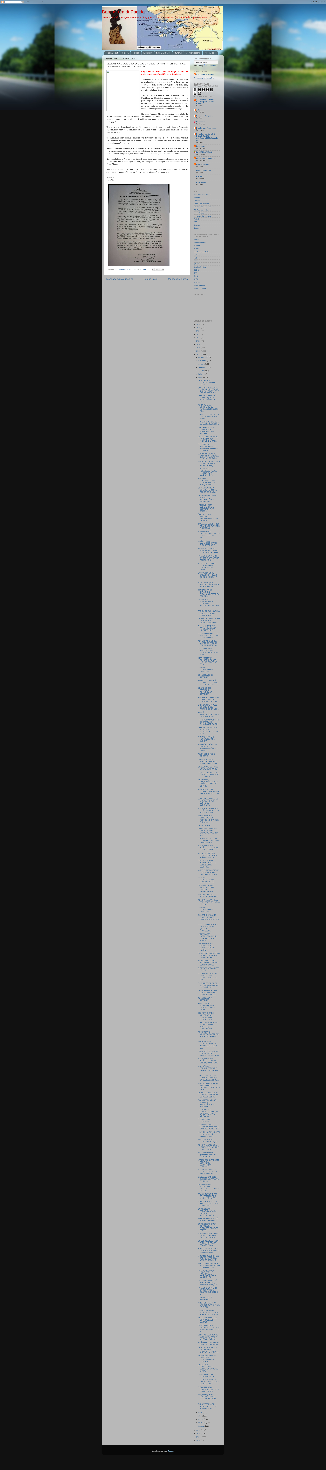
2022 (198, 338)
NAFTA (196, 264)
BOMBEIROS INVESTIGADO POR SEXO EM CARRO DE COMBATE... (208, 447)
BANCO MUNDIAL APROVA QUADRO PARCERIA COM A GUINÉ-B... (206, 1007)
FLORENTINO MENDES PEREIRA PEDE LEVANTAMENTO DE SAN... (208, 977)
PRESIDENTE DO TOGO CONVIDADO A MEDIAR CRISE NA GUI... (208, 840)
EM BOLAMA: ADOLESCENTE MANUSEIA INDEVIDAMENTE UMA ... (208, 604)
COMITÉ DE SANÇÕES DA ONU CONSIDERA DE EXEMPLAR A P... (209, 955)
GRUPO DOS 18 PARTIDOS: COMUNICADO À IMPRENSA (206, 691)
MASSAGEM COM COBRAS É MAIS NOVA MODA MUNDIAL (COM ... (208, 792)
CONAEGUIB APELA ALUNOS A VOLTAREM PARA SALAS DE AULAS (208, 1312)
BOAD (196, 249)
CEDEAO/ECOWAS (201, 252)
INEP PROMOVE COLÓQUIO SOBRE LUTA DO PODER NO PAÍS (207, 661)
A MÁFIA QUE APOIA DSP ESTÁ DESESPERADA (208, 1343)
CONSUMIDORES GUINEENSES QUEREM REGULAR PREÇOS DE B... (209, 1328)
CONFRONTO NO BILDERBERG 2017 (207, 1375)
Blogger (171, 1451)
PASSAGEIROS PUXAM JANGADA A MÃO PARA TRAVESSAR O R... (208, 1204)
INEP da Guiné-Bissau (203, 210)
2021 (198, 341)
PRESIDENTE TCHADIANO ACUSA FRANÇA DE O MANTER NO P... (207, 472)
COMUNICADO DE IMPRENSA (205, 676)
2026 (198, 324)
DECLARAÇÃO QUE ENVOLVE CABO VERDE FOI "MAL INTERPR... (206, 430)
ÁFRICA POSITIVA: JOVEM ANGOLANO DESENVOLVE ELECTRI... (207, 864)
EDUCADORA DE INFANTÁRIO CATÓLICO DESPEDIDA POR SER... (208, 593)
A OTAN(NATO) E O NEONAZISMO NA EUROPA (206, 739)
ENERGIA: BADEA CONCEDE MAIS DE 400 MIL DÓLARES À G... (207, 1045)
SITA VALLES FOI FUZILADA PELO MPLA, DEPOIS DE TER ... (208, 1389)
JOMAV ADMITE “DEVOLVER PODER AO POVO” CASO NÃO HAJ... (209, 535)
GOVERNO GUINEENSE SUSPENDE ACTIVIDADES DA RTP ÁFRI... (208, 730)
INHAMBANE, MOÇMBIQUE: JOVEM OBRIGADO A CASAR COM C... (208, 783)
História (125, 53)
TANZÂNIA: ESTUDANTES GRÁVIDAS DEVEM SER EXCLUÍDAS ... (209, 526)
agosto (201, 371)
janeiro (201, 1426)
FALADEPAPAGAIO (204, 152)
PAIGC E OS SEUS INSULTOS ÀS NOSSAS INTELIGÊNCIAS (208, 585)
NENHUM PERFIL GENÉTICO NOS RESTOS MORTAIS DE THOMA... (208, 819)
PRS (195, 222)
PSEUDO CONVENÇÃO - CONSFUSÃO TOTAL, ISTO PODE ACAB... (208, 683)
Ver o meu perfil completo (204, 78)
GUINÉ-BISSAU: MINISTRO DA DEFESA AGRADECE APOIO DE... (208, 1035)
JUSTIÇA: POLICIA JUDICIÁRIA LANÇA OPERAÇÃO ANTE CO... (209, 1061)
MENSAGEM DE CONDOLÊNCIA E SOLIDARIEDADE (206, 880)
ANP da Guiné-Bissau (202, 195)
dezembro (202, 357)
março (201, 1419)
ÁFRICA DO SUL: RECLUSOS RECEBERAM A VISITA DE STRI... (208, 518)
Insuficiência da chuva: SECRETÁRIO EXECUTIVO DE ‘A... (207, 543)
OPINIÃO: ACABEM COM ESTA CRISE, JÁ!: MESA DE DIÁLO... (208, 902)
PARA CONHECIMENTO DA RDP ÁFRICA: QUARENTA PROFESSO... (208, 928)
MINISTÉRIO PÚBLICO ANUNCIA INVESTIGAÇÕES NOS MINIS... (208, 748)
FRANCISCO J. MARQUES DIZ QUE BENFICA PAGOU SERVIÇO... (209, 463)
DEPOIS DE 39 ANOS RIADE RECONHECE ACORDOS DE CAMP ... (208, 761)
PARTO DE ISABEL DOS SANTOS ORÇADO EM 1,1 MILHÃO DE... (208, 636)
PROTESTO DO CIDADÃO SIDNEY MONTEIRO (208, 1220)
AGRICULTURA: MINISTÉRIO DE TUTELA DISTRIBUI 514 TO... (208, 408)
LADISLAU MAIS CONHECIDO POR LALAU (206, 382)
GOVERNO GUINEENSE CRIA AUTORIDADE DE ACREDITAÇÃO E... (208, 390)
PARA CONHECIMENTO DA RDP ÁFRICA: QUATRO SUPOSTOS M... (208, 1291)
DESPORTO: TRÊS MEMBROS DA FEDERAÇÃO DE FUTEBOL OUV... (206, 1016)
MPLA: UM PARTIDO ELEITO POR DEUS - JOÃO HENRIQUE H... (208, 855)
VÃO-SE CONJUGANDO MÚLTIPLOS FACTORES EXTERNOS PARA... (209, 1086)
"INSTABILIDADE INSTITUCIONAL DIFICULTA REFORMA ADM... (208, 652)
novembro (202, 361)
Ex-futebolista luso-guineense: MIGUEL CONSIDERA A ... (207, 1155)
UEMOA (197, 282)
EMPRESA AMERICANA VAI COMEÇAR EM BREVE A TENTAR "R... (208, 1350)
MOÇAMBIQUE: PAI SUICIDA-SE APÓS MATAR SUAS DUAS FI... (207, 1398)
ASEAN (196, 240)
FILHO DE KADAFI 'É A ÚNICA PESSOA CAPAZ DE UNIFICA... (208, 774)
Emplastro (200, 146)
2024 (198, 331)
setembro (202, 367)
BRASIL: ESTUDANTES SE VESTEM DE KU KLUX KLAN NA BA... (207, 1196)
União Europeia (200, 288)
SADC (196, 279)
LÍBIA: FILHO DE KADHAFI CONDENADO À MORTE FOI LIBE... (209, 1134)
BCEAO (197, 246)
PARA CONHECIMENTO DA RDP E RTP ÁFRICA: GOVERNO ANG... (209, 1251)
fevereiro (202, 1423)
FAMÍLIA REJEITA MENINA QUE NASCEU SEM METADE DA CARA (208, 1236)
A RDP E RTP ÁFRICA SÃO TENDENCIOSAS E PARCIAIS (209, 1305)
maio (200, 1413)
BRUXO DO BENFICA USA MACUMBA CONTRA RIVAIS (208, 416)
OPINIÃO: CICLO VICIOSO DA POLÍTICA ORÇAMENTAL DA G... (209, 621)
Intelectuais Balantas (205, 158)
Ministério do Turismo (202, 216)
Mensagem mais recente (119, 279)
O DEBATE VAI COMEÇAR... (204, 1120)
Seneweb (197, 228)
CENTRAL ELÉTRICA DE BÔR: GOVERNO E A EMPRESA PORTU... (208, 1337)
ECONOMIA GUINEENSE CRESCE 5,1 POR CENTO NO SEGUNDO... (208, 802)
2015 (198, 1433)
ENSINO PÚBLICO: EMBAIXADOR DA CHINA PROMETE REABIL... (206, 947)
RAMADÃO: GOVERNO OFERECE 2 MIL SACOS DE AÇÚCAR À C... (208, 832)
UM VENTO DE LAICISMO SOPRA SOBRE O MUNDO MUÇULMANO (208, 1053)
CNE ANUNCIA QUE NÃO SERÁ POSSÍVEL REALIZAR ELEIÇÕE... (208, 1283)
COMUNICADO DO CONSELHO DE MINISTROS (205, 670)
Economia (147, 53)
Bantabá (197, 198)
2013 (198, 1440)
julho (200, 374)
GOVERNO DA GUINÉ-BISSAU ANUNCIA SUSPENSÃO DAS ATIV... (207, 398)
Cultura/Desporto (193, 53)
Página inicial (112, 53)
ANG (198, 110)
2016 (198, 1430)
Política (136, 53)
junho (200, 377)
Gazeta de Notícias (201, 204)
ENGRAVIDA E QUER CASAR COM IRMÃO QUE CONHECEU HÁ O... (207, 576)
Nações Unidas (200, 267)
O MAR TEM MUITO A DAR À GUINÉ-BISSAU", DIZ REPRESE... (208, 1382)
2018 (198, 351)
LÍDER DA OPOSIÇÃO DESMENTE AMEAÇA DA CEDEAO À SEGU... (208, 1078)
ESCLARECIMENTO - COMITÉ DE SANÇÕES (208, 1141)
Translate (212, 66)
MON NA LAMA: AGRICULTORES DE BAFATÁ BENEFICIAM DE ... (208, 1069)
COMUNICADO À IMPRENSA (205, 999)
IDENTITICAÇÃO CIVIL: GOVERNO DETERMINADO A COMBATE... (207, 1358)
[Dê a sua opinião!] (155, 269)
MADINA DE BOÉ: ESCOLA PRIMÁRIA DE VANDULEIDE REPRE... (208, 1127)
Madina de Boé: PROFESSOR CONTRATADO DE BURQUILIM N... (206, 481)
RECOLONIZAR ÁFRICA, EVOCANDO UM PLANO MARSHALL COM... (209, 1265)
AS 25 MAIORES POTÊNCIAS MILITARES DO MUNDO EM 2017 (209, 1188)
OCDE (196, 270)
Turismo (178, 53)
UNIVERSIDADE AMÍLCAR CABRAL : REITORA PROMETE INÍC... (208, 1243)
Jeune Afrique (199, 213)
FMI (195, 258)
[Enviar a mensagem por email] (153, 269)
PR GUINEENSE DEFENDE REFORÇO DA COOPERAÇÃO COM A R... (208, 1113)
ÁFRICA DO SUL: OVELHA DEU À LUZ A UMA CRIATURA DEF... (208, 613)
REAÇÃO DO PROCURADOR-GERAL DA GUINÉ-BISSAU (208, 715)
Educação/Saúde (163, 53)
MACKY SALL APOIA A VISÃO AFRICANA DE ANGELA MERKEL (207, 1172)
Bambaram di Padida (123, 11)
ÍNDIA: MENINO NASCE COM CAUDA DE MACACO (207, 1320)
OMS (196, 276)
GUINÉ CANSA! (204, 825)
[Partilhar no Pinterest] (163, 269)
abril (200, 1416)
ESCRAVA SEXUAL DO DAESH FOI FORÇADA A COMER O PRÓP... (208, 456)
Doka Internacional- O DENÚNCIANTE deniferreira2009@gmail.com (207, 137)
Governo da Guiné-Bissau (204, 207)
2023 (198, 334)
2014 (198, 1437)
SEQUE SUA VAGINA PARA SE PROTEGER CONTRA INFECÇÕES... (209, 551)
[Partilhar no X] (158, 269)
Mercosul (197, 261)
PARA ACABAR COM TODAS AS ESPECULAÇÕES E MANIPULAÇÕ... (207, 1274)
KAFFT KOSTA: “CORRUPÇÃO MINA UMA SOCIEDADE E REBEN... (207, 937)
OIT (195, 273)
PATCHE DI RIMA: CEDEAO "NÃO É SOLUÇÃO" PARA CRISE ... (206, 508)
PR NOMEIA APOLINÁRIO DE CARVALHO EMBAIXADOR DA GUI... (209, 722)
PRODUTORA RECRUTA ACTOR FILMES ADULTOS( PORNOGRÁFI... (208, 1026)
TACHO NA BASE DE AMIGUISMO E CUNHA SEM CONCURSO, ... (208, 963)
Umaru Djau (201, 182)
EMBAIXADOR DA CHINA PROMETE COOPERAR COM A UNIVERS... (208, 1095)
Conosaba (200, 122)
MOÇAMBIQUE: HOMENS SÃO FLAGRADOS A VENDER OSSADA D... (208, 1258)
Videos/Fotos (210, 53)
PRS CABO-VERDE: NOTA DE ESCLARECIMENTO (208, 423)
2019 (198, 348)
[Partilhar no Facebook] (160, 269)
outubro (201, 364)
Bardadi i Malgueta (204, 116)
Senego (197, 225)
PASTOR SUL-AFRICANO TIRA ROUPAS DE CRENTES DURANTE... (208, 700)
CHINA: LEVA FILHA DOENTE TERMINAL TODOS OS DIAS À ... (208, 490)
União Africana (199, 285)
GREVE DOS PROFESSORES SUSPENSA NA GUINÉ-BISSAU (208, 1368)
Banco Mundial (200, 243)
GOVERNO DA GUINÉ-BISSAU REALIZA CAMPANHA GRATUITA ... (208, 918)
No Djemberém (202, 164)
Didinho (197, 201)
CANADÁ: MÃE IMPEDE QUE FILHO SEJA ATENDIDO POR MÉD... (208, 707)
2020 (198, 344)
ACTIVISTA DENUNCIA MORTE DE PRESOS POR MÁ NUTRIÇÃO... (208, 643)
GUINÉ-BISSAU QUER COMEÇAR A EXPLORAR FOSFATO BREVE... (208, 1227)
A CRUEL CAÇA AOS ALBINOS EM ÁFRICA (208, 896)
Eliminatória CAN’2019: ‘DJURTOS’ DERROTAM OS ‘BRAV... (208, 1179)
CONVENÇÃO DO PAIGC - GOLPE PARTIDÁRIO (208, 768)
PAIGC (196, 219)
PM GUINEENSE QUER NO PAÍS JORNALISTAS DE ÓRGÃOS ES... (208, 985)
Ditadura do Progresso (206, 128)
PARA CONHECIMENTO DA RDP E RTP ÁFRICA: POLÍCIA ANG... (209, 558)
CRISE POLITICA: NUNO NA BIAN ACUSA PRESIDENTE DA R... (208, 439)
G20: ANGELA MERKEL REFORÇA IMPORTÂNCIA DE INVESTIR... (207, 1103)
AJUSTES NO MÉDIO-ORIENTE (207, 755)
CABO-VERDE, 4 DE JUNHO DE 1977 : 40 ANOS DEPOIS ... (207, 1406)
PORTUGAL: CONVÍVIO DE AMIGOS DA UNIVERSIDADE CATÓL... (207, 566)
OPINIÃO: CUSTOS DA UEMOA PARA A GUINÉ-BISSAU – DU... (208, 1147)
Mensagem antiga (178, 279)
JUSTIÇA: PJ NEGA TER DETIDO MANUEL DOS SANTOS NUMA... (208, 810)
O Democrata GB (203, 170)
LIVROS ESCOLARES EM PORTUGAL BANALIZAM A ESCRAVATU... (208, 1163)
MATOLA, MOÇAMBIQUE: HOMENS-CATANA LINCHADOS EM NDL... (208, 872)
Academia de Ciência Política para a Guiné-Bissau (205, 102)
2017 (198, 354)
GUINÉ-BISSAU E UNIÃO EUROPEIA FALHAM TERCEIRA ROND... (208, 993)
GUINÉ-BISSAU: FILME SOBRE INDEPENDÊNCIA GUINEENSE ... (207, 498)
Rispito (199, 176)
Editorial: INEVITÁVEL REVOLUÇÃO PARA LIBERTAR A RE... (207, 628)
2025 (198, 328)
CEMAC (197, 255)
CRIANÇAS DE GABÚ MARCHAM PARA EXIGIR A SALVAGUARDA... (206, 888)
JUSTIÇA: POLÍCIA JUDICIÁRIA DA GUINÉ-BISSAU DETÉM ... (208, 848)
